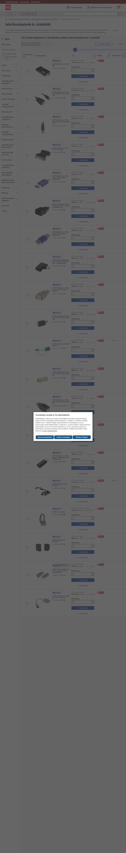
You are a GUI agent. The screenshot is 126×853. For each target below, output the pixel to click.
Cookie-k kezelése (63, 437)
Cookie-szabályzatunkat (50, 431)
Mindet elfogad (81, 437)
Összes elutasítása (45, 437)
